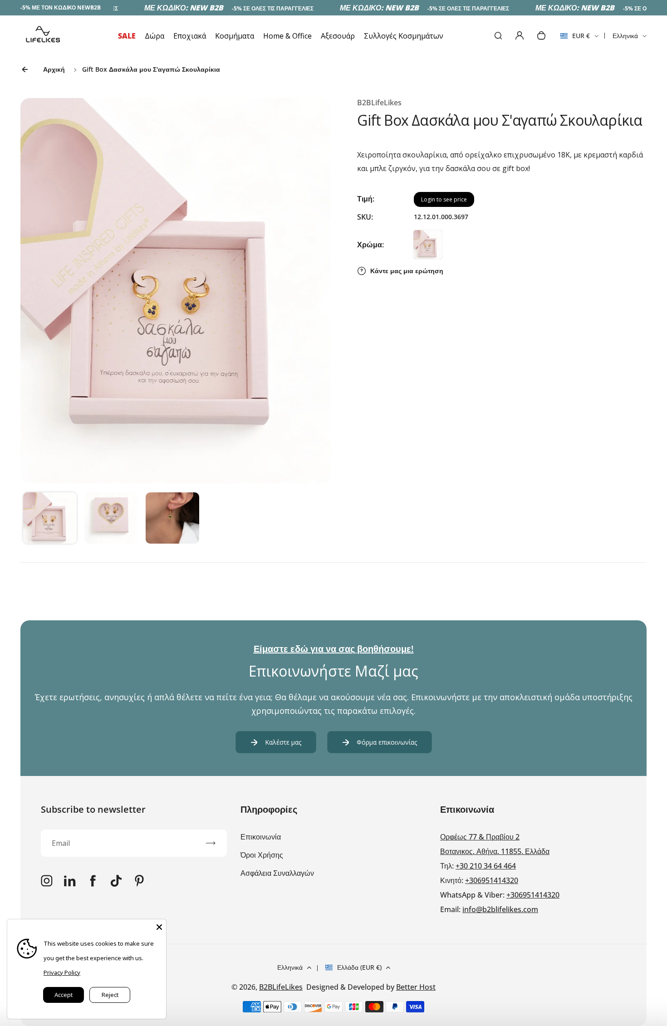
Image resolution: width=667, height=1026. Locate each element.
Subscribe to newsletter (93, 809)
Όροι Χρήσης (261, 855)
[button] (49, 519)
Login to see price (444, 199)
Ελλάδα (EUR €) (359, 967)
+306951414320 (491, 880)
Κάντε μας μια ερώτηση (406, 270)
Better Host (416, 987)
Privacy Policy (62, 972)
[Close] (159, 926)
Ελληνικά (625, 35)
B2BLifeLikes (281, 987)
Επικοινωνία (260, 837)
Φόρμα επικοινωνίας (387, 742)
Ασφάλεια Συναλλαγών (277, 873)
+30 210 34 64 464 (486, 866)
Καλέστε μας (283, 742)
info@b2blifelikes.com (500, 909)
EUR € (575, 38)
